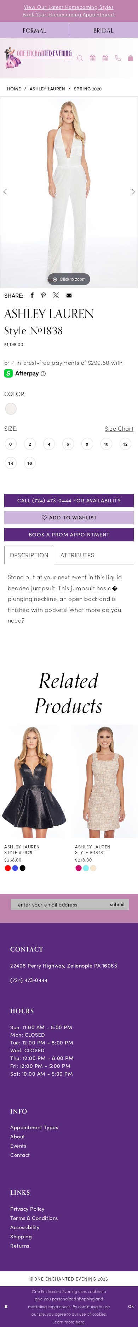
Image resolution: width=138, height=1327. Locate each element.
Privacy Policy (27, 1208)
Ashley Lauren (47, 88)
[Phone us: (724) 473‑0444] (118, 58)
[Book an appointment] (93, 58)
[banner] (38, 58)
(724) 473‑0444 (28, 979)
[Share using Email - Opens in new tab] (69, 295)
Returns (19, 1245)
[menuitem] (34, 30)
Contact (20, 1154)
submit (117, 904)
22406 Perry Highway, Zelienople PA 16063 (63, 965)
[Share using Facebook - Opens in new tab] (32, 295)
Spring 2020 (88, 88)
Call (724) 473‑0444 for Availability (69, 500)
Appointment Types (34, 1127)
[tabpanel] (69, 192)
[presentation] (36, 781)
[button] (131, 58)
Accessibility (25, 1227)
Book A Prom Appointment (69, 534)
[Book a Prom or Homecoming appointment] (105, 58)
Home (14, 88)
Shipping (21, 1236)
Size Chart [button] (119, 428)
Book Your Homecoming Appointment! (69, 14)
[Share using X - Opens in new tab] (56, 295)
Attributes (77, 555)
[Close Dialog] (6, 1306)
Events (18, 1145)
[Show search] (80, 58)
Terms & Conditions (34, 1217)
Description (29, 555)
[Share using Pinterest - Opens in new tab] (43, 295)
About (17, 1136)
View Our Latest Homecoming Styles (69, 7)
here (80, 1322)
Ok (131, 1306)
